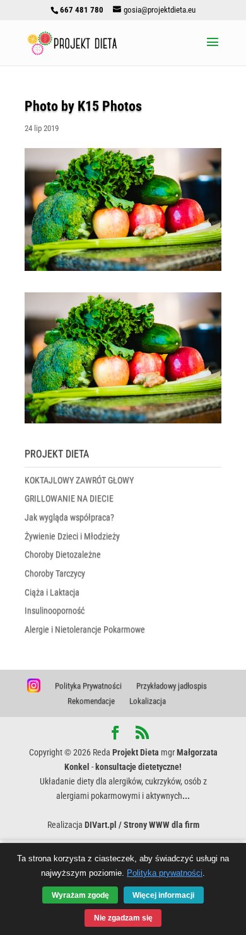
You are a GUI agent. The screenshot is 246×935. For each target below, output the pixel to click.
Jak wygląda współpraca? (69, 517)
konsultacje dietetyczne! (138, 767)
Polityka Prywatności (88, 686)
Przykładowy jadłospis (171, 686)
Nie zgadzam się (123, 918)
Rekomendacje (91, 701)
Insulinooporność (55, 610)
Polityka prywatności (164, 873)
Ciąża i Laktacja (52, 592)
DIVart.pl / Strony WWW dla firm (142, 825)
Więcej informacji (163, 895)
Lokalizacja (147, 701)
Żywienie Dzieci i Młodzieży (72, 536)
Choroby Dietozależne (63, 554)
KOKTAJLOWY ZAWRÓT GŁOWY (79, 480)
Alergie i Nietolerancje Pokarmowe (85, 629)
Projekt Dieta (135, 752)
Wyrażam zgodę (80, 895)
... (186, 796)
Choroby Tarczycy (55, 573)
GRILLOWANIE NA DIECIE (69, 498)
